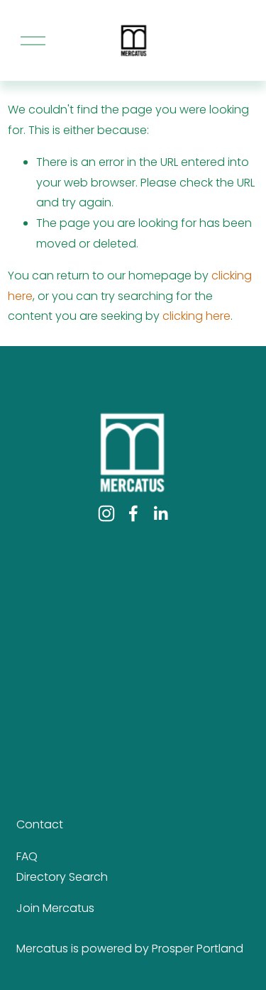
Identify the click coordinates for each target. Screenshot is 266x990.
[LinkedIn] (160, 513)
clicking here (196, 316)
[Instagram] (106, 513)
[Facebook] (133, 513)
